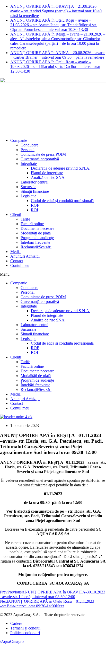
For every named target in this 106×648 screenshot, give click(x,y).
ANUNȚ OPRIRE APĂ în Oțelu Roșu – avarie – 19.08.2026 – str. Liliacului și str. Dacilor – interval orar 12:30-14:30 (55, 66)
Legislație (28, 196)
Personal (27, 149)
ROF (35, 205)
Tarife (25, 219)
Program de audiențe (37, 237)
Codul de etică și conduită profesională (62, 200)
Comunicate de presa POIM (43, 154)
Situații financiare (35, 191)
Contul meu (19, 265)
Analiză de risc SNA (48, 177)
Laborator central (34, 182)
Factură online (32, 224)
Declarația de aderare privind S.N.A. (60, 168)
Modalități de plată (36, 233)
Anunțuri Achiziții (25, 256)
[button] (53, 274)
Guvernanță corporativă (40, 159)
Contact (16, 261)
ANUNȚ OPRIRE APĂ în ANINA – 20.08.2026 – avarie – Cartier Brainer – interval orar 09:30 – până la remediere (57, 54)
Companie (18, 140)
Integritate (29, 163)
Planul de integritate (47, 173)
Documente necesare (37, 228)
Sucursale (28, 187)
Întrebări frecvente (35, 242)
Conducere (29, 145)
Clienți (15, 214)
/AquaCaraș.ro (12, 641)
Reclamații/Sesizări (36, 247)
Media (15, 251)
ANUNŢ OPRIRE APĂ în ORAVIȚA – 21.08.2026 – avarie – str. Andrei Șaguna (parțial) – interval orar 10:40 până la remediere (56, 11)
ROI (34, 210)
